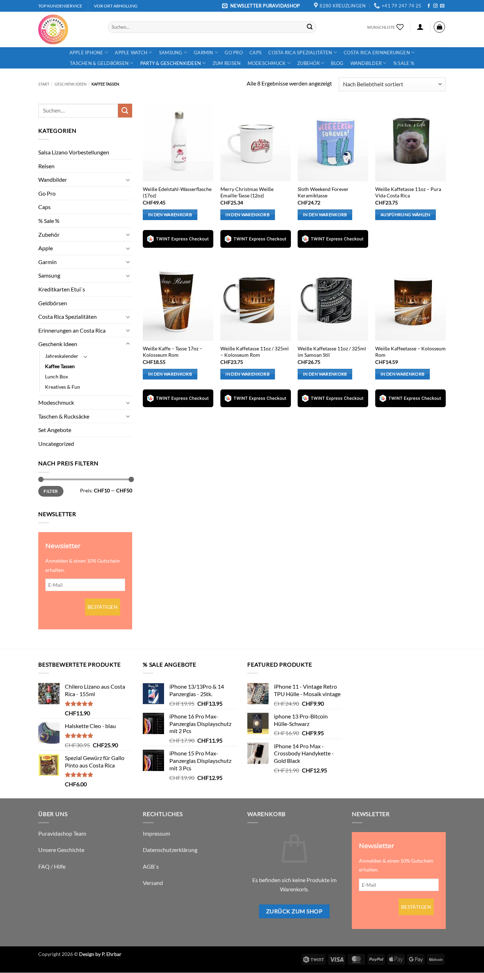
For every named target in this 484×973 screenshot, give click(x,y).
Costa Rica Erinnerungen (377, 52)
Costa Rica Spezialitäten (300, 52)
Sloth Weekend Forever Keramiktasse (323, 192)
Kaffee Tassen (60, 366)
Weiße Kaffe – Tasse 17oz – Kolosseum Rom (172, 351)
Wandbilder (366, 63)
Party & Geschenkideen (170, 63)
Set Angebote (54, 429)
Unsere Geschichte (61, 849)
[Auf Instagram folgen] (435, 6)
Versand (153, 882)
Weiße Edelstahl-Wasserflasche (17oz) (177, 192)
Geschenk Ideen (70, 84)
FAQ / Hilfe (52, 866)
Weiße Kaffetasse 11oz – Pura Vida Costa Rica (408, 192)
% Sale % (403, 63)
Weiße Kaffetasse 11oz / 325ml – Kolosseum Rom (254, 351)
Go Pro (234, 52)
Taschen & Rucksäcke (63, 416)
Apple (45, 248)
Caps (255, 52)
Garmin (203, 52)
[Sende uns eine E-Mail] (442, 6)
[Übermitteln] (310, 27)
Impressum (156, 833)
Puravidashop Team (62, 833)
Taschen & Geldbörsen (99, 63)
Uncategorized (56, 443)
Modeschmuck (267, 63)
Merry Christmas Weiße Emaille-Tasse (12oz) (247, 192)
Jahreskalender (61, 356)
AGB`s (151, 866)
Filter (51, 491)
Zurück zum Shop (294, 911)
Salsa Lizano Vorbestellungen (73, 152)
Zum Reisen (227, 63)
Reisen (46, 166)
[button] (262, 6)
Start (43, 84)
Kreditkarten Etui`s (61, 289)
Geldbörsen (52, 303)
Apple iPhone (86, 52)
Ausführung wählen (405, 214)
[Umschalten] (128, 179)
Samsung (170, 52)
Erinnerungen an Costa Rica (72, 330)
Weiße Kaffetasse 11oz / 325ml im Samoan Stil (332, 351)
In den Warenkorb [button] (170, 214)
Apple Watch (131, 52)
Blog (337, 63)
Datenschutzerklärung (170, 849)
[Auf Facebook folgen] (429, 6)
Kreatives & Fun (62, 387)
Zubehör (308, 63)
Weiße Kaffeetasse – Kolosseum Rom (410, 351)
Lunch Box (56, 376)
